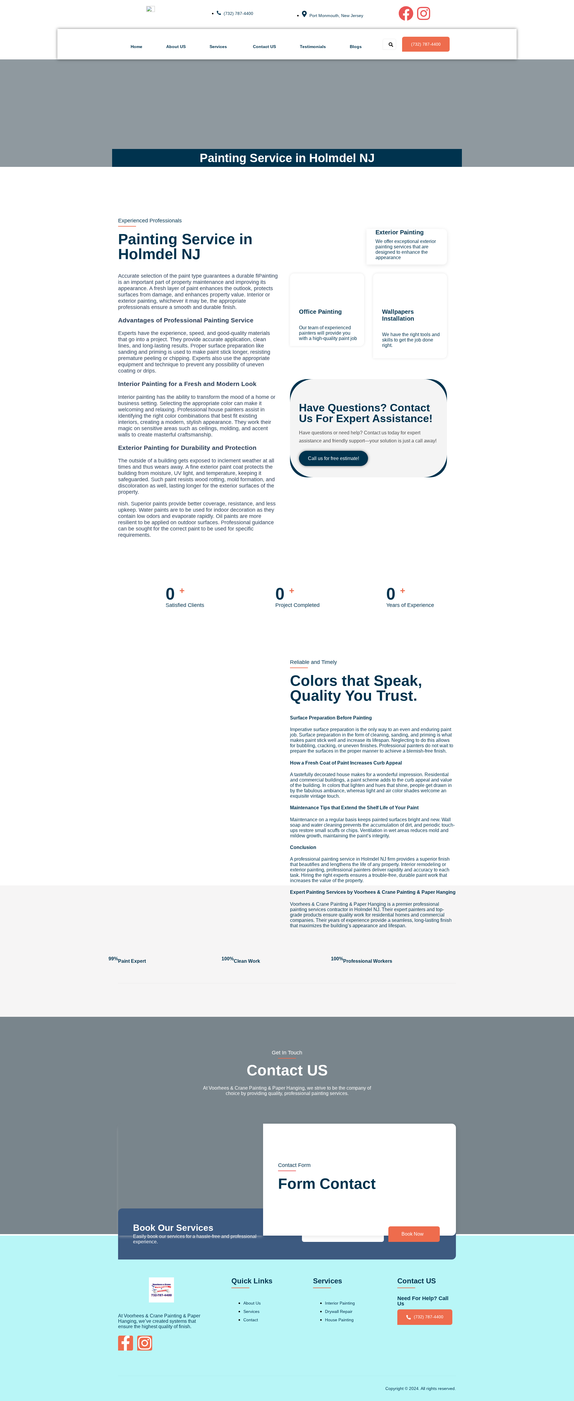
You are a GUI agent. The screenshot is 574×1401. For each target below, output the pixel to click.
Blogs (356, 46)
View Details (395, 355)
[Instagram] (423, 13)
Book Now (413, 1234)
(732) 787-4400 (426, 44)
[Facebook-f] (125, 1343)
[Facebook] (406, 13)
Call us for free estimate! (333, 458)
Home (136, 46)
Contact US (264, 46)
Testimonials (313, 46)
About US (176, 46)
